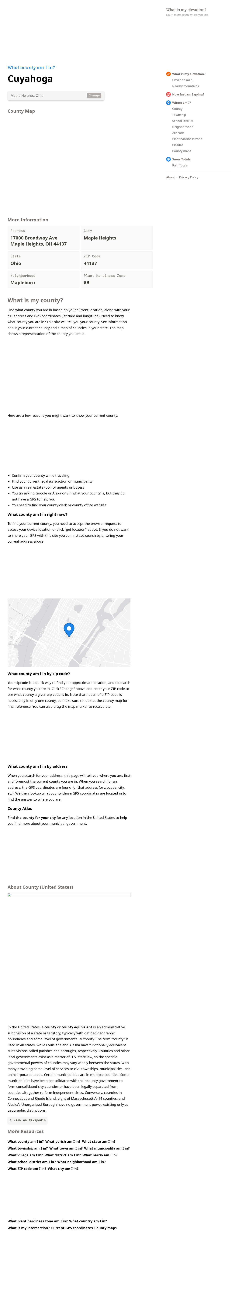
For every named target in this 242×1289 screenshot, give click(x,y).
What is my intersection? (29, 1228)
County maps (105, 1228)
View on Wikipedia (30, 1120)
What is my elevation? (189, 74)
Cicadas (177, 145)
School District (182, 121)
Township (179, 115)
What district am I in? (63, 1155)
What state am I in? (99, 1141)
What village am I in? (25, 1155)
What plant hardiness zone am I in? (38, 1221)
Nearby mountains (185, 86)
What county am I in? (26, 1141)
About (170, 177)
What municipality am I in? (107, 1148)
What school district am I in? (32, 1162)
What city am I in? (63, 1168)
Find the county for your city (32, 817)
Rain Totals (180, 165)
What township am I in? (28, 1148)
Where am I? (181, 103)
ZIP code (178, 133)
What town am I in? (66, 1148)
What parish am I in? (63, 1141)
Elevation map (182, 80)
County (177, 109)
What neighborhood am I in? (81, 1162)
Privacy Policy (188, 177)
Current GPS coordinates (72, 1228)
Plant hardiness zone (187, 139)
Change (94, 95)
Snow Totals (181, 159)
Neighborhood (182, 127)
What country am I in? (88, 1221)
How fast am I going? (188, 94)
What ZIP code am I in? (27, 1168)
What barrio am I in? (100, 1155)
